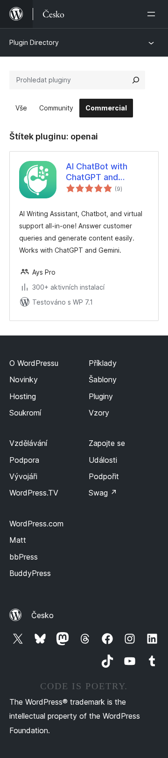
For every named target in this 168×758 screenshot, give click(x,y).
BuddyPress (30, 573)
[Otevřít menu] (153, 14)
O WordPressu (33, 363)
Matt (17, 540)
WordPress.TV (33, 492)
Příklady (103, 363)
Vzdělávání (28, 443)
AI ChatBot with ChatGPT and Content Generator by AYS (103, 172)
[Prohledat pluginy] (135, 80)
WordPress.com (36, 523)
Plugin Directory (34, 42)
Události (103, 460)
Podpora (24, 460)
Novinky (23, 379)
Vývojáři (23, 476)
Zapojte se (107, 443)
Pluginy (101, 396)
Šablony (103, 379)
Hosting (22, 396)
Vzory (99, 412)
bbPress (23, 556)
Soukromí (25, 412)
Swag (103, 492)
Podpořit (104, 476)
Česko (42, 615)
